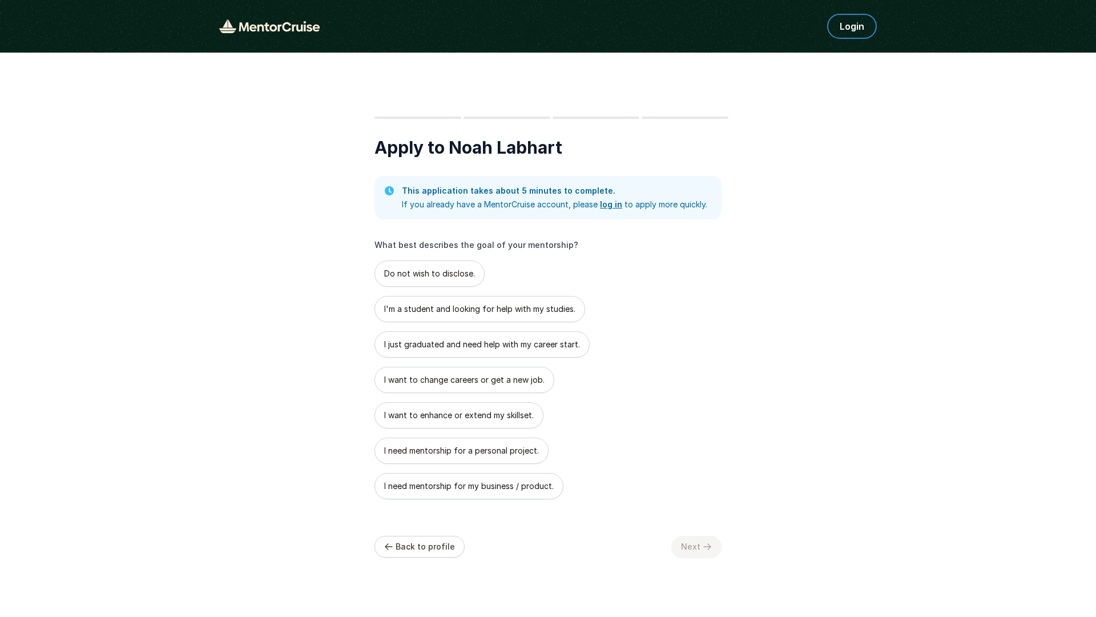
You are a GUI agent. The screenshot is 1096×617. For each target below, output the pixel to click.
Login (852, 26)
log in (611, 204)
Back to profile (425, 546)
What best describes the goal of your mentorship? (476, 245)
